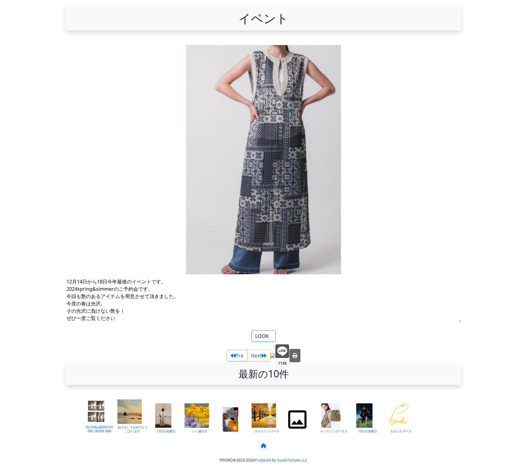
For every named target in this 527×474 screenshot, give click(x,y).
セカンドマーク (401, 431)
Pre (239, 355)
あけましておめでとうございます (132, 429)
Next (256, 355)
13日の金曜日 (166, 431)
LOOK (262, 336)
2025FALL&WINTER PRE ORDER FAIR (99, 429)
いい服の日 (199, 431)
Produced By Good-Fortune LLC (281, 460)
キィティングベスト (334, 431)
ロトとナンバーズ (267, 431)
